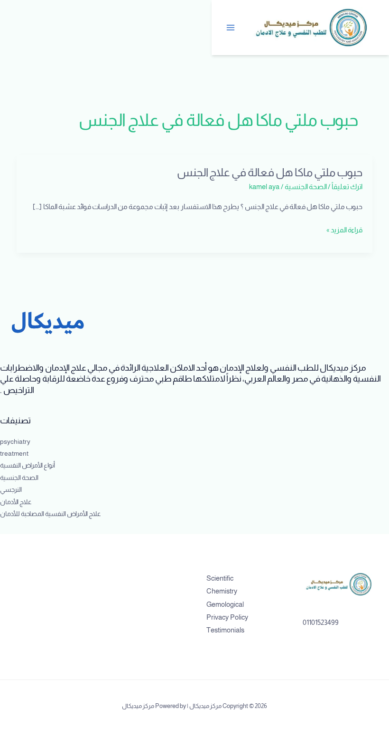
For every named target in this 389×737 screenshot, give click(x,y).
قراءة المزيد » (344, 230)
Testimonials (225, 630)
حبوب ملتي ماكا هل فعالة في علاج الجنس (269, 172)
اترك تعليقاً (347, 187)
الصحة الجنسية (306, 187)
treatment (14, 453)
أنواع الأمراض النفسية (27, 465)
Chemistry (221, 591)
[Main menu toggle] (231, 28)
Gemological (225, 604)
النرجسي (11, 489)
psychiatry (15, 441)
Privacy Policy (227, 617)
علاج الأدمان (16, 502)
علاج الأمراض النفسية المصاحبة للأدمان (50, 513)
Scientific (219, 578)
